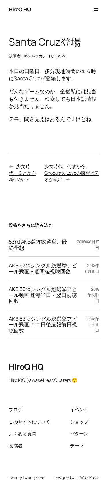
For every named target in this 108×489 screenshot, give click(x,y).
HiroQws (29, 56)
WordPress (89, 477)
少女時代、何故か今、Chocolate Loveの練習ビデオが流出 (71, 172)
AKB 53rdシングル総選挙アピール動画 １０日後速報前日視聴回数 (43, 324)
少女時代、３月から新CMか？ (22, 172)
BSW (60, 56)
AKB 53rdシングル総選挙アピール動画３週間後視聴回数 (43, 268)
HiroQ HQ (20, 9)
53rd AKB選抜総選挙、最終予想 (38, 245)
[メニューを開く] (95, 9)
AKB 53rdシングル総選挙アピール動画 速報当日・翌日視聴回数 (43, 295)
